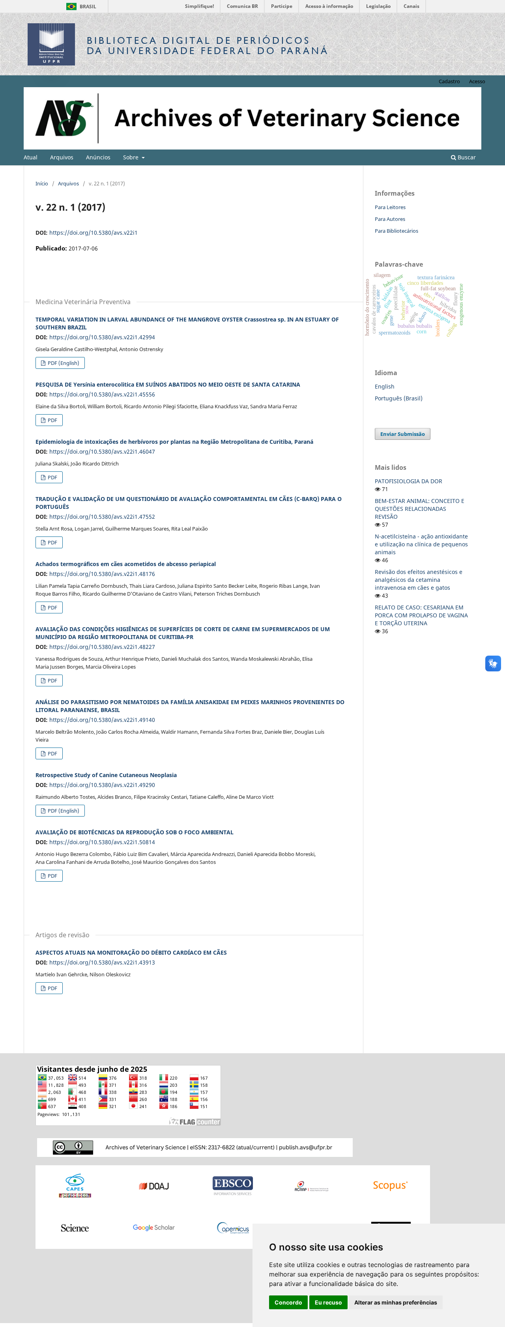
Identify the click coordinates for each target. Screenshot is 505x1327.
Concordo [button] (288, 1302)
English (385, 386)
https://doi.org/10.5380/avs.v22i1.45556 (102, 394)
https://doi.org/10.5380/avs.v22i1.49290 (102, 785)
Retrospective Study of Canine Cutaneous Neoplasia (106, 775)
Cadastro (449, 81)
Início (42, 183)
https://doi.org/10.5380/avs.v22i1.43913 (102, 962)
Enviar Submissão (402, 433)
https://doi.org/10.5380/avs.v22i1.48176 (102, 574)
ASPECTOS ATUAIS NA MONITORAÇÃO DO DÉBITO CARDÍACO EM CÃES (131, 952)
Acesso (477, 81)
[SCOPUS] (390, 1185)
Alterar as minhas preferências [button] (395, 1302)
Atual (30, 157)
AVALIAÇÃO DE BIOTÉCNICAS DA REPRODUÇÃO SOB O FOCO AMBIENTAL (135, 832)
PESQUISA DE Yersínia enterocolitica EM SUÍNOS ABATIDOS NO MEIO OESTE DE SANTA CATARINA (168, 384)
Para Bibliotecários (396, 230)
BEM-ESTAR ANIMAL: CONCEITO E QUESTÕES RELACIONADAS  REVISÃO (419, 508)
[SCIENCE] (75, 1227)
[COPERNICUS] (232, 1227)
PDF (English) (63, 362)
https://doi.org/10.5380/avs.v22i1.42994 (102, 337)
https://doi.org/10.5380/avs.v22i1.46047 (102, 451)
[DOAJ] (153, 1185)
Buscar (466, 157)
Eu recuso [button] (328, 1302)
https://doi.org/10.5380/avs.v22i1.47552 (102, 516)
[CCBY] (195, 1147)
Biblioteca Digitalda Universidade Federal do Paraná (208, 45)
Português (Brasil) (399, 398)
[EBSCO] (232, 1185)
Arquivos (61, 157)
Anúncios (98, 157)
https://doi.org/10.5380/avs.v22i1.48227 (102, 646)
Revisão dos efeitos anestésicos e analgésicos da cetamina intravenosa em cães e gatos (418, 579)
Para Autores (390, 218)
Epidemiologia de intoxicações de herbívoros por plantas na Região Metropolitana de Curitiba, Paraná (174, 441)
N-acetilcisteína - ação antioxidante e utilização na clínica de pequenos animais (421, 544)
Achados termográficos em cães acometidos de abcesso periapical (126, 564)
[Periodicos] (75, 1185)
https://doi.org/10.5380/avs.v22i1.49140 (102, 719)
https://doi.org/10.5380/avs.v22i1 (93, 232)
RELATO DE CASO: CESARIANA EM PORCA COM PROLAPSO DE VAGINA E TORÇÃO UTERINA (421, 615)
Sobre (131, 157)
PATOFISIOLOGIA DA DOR (408, 481)
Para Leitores (390, 207)
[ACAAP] (311, 1185)
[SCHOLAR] (153, 1227)
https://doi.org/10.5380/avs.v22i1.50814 (102, 842)
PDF (52, 420)
